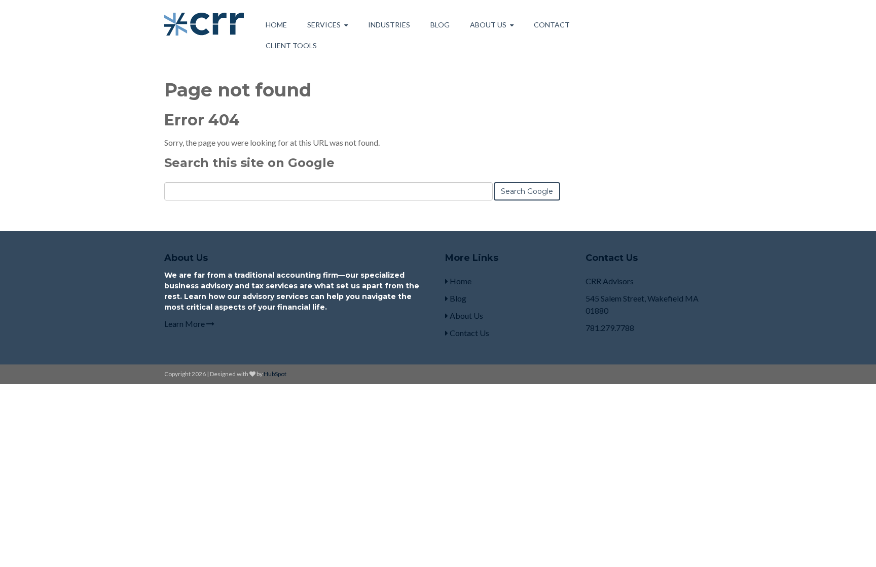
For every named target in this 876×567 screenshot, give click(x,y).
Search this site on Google (249, 162)
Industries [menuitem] (389, 24)
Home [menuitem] (276, 24)
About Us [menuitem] (488, 24)
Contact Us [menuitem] (468, 333)
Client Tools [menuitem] (291, 45)
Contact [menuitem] (552, 24)
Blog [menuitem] (440, 24)
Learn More (185, 323)
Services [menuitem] (324, 24)
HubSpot (275, 374)
